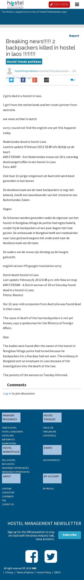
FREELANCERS (49, 431)
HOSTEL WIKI (8, 435)
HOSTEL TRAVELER (49, 417)
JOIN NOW (60, 4)
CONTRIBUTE (8, 496)
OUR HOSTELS (49, 435)
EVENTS (48, 448)
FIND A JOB (48, 427)
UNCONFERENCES (51, 460)
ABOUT (7, 476)
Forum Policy (44, 573)
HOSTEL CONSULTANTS (12, 431)
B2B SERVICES (8, 439)
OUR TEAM (6, 488)
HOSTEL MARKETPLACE (11, 449)
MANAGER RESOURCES (10, 417)
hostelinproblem (26, 71)
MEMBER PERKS (9, 443)
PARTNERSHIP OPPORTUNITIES (15, 472)
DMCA (57, 573)
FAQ (4, 500)
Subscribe (70, 535)
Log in (7, 393)
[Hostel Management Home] (15, 4)
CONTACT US (8, 504)
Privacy (9, 573)
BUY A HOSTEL (8, 464)
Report (74, 36)
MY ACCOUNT (51, 476)
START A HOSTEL (9, 427)
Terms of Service (25, 573)
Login (64, 11)
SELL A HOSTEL (8, 460)
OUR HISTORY (8, 492)
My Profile (48, 488)
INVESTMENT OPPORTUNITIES (15, 468)
